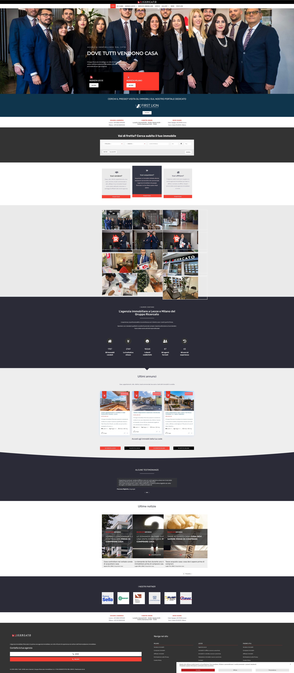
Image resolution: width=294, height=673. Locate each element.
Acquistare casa (118, 567)
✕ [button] (290, 664)
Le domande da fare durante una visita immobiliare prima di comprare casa (151, 564)
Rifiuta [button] (235, 670)
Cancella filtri (113, 152)
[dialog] (235, 667)
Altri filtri (105, 152)
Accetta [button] (198, 670)
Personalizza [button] (272, 670)
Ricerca (188, 152)
